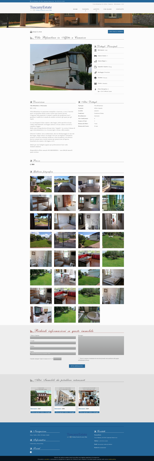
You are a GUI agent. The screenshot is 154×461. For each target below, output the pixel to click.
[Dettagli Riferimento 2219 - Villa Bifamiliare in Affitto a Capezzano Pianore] (89, 391)
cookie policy (112, 459)
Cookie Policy (33, 443)
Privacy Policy (40, 443)
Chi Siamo (108, 9)
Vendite (35, 435)
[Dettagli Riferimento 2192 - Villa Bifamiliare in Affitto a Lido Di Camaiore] (65, 391)
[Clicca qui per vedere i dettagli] (41, 412)
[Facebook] (31, 452)
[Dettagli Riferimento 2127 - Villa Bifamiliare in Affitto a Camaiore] (41, 391)
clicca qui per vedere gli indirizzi (105, 444)
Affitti (38, 435)
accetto (47, 459)
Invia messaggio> (77, 366)
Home (75, 9)
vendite (85, 9)
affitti (96, 9)
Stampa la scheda (37, 32)
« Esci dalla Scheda (116, 31)
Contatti (120, 9)
